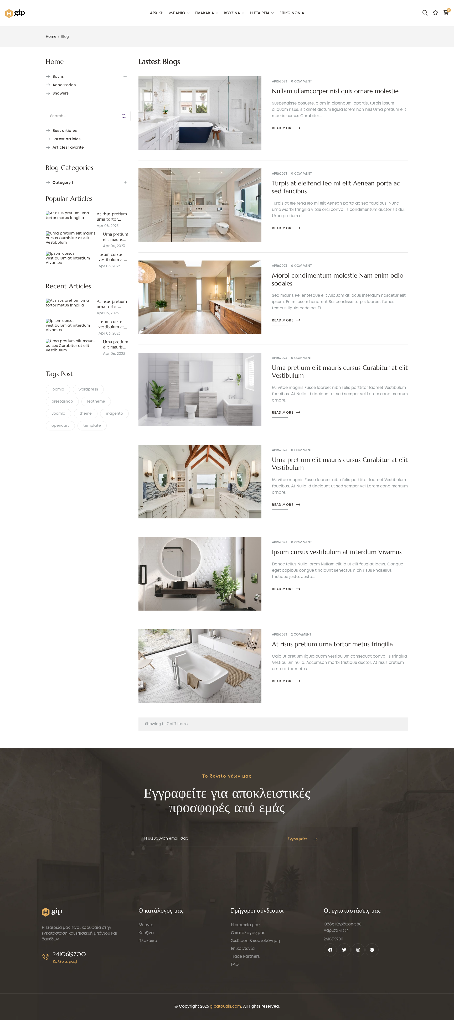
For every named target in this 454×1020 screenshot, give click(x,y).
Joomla (58, 413)
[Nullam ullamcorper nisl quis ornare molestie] (199, 113)
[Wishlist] (435, 12)
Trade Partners (245, 957)
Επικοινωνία (243, 949)
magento (114, 413)
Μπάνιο (145, 925)
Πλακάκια (147, 941)
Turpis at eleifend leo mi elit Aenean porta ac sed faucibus (336, 187)
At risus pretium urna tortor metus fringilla (112, 219)
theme (86, 413)
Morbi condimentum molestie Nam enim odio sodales (337, 279)
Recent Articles (68, 286)
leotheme (96, 401)
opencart (60, 425)
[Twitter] (344, 949)
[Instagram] (358, 949)
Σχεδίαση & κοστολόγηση (255, 941)
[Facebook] (330, 949)
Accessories (64, 85)
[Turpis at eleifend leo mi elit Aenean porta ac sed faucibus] (199, 205)
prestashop (62, 401)
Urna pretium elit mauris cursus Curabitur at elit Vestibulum (340, 371)
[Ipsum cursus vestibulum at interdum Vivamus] (70, 258)
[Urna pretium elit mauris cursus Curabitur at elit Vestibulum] (72, 238)
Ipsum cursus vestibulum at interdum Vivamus (337, 552)
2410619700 (69, 954)
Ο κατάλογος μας (248, 933)
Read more (283, 128)
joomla (57, 389)
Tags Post (59, 374)
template (92, 425)
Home (55, 62)
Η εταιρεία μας (245, 925)
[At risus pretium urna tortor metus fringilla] (69, 215)
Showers (61, 93)
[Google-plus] (372, 949)
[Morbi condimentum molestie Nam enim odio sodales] (199, 297)
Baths (58, 76)
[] (124, 116)
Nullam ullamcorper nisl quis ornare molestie (335, 91)
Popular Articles (69, 199)
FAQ (235, 964)
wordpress (88, 389)
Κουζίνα (146, 933)
